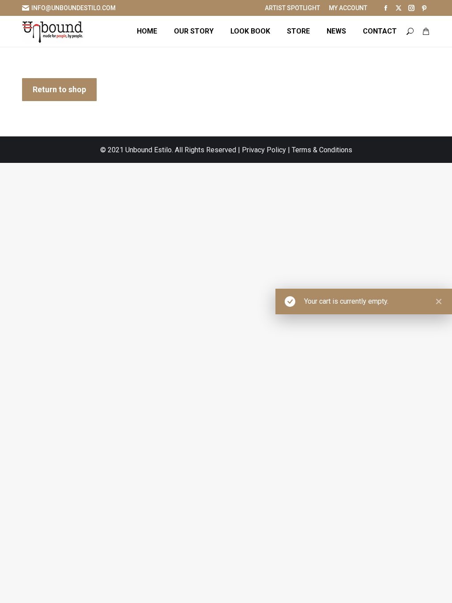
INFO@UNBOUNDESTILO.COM (73, 7)
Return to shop (59, 89)
